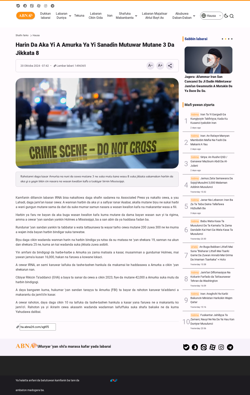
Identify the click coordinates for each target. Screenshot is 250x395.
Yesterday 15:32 (198, 192)
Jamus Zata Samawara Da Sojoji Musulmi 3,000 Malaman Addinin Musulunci (211, 183)
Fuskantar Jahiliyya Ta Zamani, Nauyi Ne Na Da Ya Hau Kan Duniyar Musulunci (212, 319)
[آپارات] (212, 347)
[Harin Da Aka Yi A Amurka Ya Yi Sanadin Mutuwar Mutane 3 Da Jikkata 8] (97, 123)
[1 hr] (208, 60)
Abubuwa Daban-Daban (182, 16)
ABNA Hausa (26, 15)
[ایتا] (203, 347)
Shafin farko (22, 35)
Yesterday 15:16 (198, 307)
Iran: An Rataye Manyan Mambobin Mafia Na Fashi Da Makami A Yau (209, 140)
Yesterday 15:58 (198, 264)
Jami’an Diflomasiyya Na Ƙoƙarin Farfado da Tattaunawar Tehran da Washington (210, 277)
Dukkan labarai (45, 16)
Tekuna (79, 15)
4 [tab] (231, 39)
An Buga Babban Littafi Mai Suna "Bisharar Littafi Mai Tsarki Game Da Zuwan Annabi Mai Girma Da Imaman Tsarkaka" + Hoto (211, 253)
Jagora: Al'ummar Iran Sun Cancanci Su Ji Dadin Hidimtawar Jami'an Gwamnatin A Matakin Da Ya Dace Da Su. (208, 84)
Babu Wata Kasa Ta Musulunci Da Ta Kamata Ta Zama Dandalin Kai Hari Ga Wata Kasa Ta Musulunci (211, 228)
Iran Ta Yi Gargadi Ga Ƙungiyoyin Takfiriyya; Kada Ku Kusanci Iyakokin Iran (209, 119)
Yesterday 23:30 (198, 239)
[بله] (186, 347)
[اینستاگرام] (221, 347)
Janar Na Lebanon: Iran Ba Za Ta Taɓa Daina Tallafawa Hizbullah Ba (211, 204)
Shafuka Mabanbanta (125, 16)
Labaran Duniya (61, 16)
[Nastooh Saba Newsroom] (115, 380)
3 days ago (195, 213)
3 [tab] (228, 39)
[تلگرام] (230, 347)
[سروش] (195, 347)
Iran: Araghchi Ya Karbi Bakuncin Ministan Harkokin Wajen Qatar (211, 298)
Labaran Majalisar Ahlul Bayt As (154, 16)
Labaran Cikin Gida (96, 16)
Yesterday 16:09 (198, 286)
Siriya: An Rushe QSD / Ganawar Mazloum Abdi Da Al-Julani (208, 161)
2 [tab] (225, 39)
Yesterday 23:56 (198, 328)
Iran (109, 15)
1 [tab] (222, 39)
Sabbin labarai (196, 39)
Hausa (211, 16)
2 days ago (195, 128)
